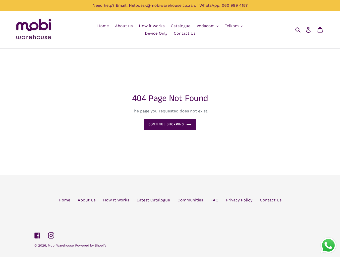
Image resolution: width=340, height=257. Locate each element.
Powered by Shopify (91, 245)
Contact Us (271, 200)
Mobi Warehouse (61, 245)
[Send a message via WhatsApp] (328, 245)
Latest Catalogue (153, 200)
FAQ (215, 200)
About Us (87, 200)
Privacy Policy (239, 200)
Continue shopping (166, 124)
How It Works (116, 200)
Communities (190, 200)
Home (64, 200)
